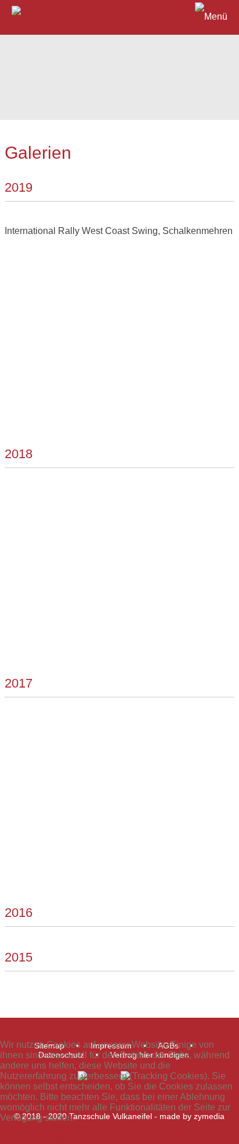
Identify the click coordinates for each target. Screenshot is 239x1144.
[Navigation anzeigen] (119, 14)
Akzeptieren (24, 1128)
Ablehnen (71, 1128)
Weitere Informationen (45, 1138)
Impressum (115, 1138)
